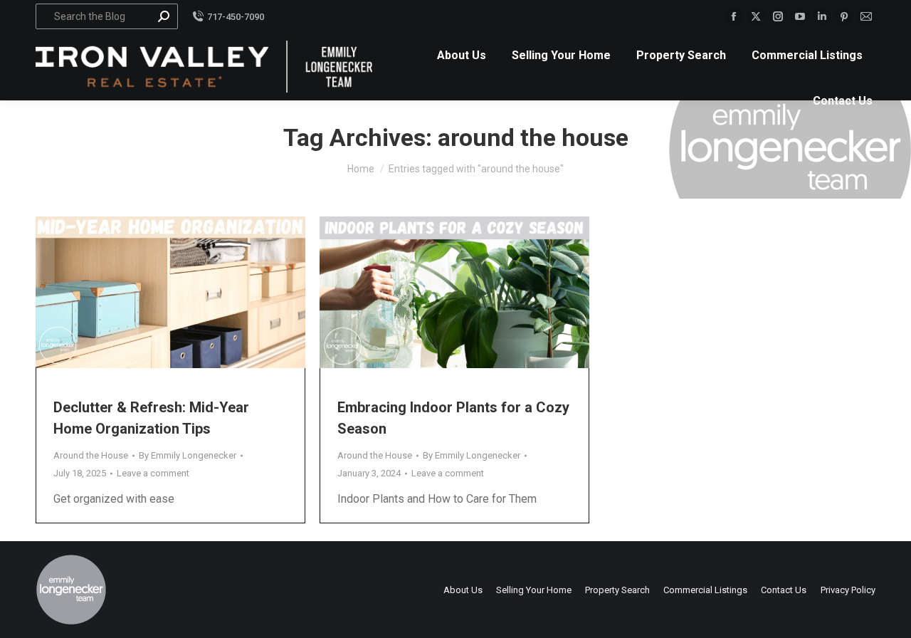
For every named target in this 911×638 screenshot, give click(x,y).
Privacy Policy (848, 590)
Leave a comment (153, 473)
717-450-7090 (235, 16)
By (187, 455)
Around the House (90, 455)
